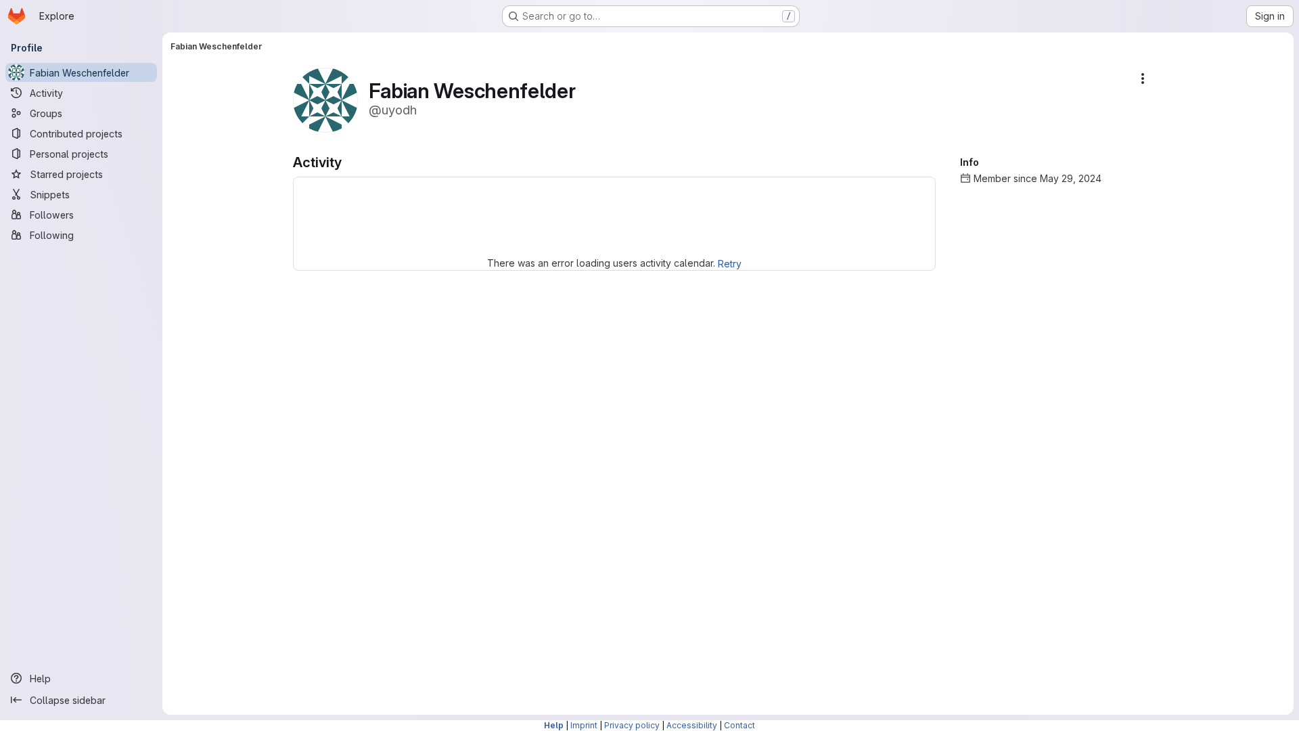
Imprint (583, 725)
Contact (739, 725)
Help (554, 725)
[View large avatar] (325, 99)
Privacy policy (632, 725)
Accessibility (691, 725)
